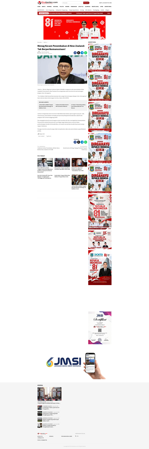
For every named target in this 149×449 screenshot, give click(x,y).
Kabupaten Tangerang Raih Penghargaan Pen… (50, 414)
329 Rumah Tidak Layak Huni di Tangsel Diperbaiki (73, 13)
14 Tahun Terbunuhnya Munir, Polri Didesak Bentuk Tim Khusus (78, 106)
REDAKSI (51, 436)
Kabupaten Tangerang (48, 412)
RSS (77, 436)
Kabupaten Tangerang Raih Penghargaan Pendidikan (105, 13)
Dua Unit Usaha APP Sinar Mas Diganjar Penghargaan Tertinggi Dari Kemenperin (45, 177)
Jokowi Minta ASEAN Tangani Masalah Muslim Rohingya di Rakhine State (46, 106)
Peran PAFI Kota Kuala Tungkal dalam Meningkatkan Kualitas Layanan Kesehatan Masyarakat (45, 170)
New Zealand (41, 136)
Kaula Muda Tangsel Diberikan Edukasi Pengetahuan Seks (62, 176)
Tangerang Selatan (41, 401)
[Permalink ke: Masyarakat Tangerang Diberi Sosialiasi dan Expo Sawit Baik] (62, 162)
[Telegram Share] (82, 52)
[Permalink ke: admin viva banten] (39, 52)
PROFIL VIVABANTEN (42, 440)
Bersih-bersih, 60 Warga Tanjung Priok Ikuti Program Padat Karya (75, 148)
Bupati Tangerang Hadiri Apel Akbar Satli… (51, 420)
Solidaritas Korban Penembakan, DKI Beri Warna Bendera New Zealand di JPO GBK (48, 148)
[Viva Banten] (49, 2)
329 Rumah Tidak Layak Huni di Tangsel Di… (51, 408)
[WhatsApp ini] (85, 52)
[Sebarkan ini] (75, 52)
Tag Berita (48, 136)
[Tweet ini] (78, 52)
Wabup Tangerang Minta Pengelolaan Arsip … (49, 426)
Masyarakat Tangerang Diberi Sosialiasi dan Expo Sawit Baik (62, 168)
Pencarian (86, 2)
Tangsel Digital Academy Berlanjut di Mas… (48, 403)
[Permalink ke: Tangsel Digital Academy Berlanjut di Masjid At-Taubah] (49, 394)
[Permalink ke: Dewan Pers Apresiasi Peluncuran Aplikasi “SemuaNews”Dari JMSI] (79, 162)
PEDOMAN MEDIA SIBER (66, 436)
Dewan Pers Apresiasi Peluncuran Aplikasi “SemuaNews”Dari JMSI (78, 169)
